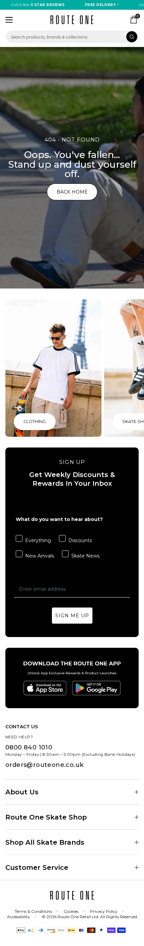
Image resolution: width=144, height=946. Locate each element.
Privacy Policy (104, 911)
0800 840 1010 (28, 747)
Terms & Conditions (33, 911)
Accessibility (18, 916)
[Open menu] (9, 20)
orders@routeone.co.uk (44, 765)
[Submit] (131, 36)
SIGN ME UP (72, 616)
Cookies (71, 911)
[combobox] (72, 37)
